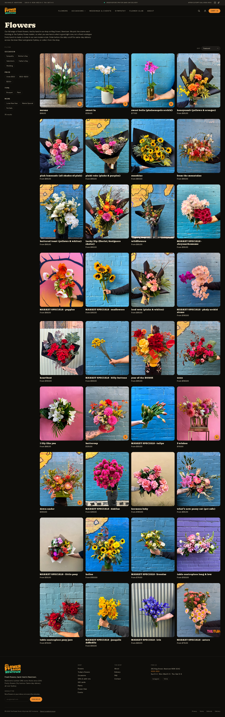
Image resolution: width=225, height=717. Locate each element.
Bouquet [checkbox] (9, 92)
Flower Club (136, 11)
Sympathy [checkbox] (10, 56)
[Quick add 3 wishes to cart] (216, 437)
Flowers (63, 11)
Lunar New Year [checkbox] (12, 103)
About (150, 11)
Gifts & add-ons (84, 679)
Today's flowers (84, 672)
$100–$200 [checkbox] (23, 77)
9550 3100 (155, 671)
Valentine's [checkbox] (10, 61)
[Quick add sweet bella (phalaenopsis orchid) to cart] (171, 104)
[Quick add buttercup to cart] (125, 437)
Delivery (117, 672)
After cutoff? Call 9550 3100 (199, 3)
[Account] (205, 10)
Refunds (209, 711)
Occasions (78, 11)
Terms (202, 711)
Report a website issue (47, 711)
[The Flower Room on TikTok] (218, 2)
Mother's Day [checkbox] (23, 56)
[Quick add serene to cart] (79, 104)
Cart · (214, 11)
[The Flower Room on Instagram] (215, 2)
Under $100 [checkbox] (10, 77)
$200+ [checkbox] (8, 81)
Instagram (155, 679)
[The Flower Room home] (10, 11)
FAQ (115, 675)
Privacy (194, 711)
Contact (117, 679)
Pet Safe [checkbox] (9, 108)
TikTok (166, 679)
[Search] (199, 10)
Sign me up (36, 699)
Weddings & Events (100, 11)
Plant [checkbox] (19, 92)
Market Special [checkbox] (27, 103)
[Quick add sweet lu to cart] (125, 104)
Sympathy (120, 11)
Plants (80, 686)
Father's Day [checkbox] (23, 61)
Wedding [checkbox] (9, 66)
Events (80, 692)
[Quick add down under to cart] (79, 502)
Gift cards (82, 682)
